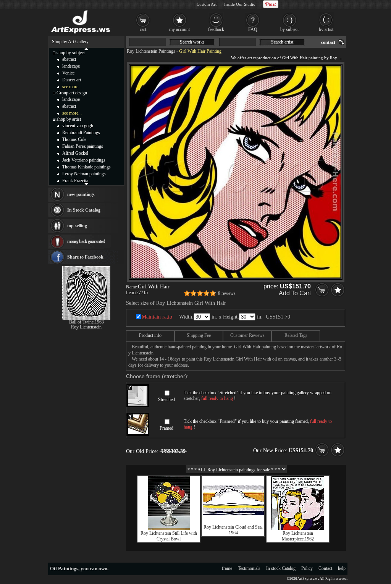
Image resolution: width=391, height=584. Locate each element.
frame (227, 568)
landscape (71, 66)
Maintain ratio (157, 317)
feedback (216, 29)
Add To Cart (295, 293)
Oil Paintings (64, 568)
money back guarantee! (86, 241)
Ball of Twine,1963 (86, 322)
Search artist (282, 42)
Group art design (72, 92)
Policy (307, 568)
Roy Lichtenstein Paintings (151, 51)
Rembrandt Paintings (81, 132)
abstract (69, 59)
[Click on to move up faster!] (86, 48)
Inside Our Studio (239, 4)
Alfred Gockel (75, 153)
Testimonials (249, 568)
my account (179, 29)
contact (328, 42)
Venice (68, 73)
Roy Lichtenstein (86, 327)
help (342, 568)
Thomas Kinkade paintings (86, 167)
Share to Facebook (85, 257)
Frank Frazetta (75, 180)
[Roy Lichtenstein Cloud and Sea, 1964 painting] (233, 513)
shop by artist (69, 119)
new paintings (81, 194)
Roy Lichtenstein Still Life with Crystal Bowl (169, 536)
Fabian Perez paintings (82, 146)
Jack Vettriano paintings (83, 160)
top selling (77, 225)
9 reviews (227, 293)
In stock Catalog (281, 568)
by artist (326, 29)
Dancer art (71, 80)
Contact (325, 568)
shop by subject (71, 52)
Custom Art (207, 4)
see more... (72, 86)
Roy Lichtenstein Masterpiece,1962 (298, 536)
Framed (166, 428)
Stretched (166, 399)
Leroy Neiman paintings (84, 173)
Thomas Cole (74, 139)
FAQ (252, 29)
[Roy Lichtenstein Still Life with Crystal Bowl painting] (169, 528)
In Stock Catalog (83, 210)
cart (143, 29)
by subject (289, 29)
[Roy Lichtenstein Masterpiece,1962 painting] (297, 528)
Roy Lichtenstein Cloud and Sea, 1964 (233, 529)
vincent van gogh (77, 125)
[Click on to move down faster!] (86, 183)
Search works (192, 42)
